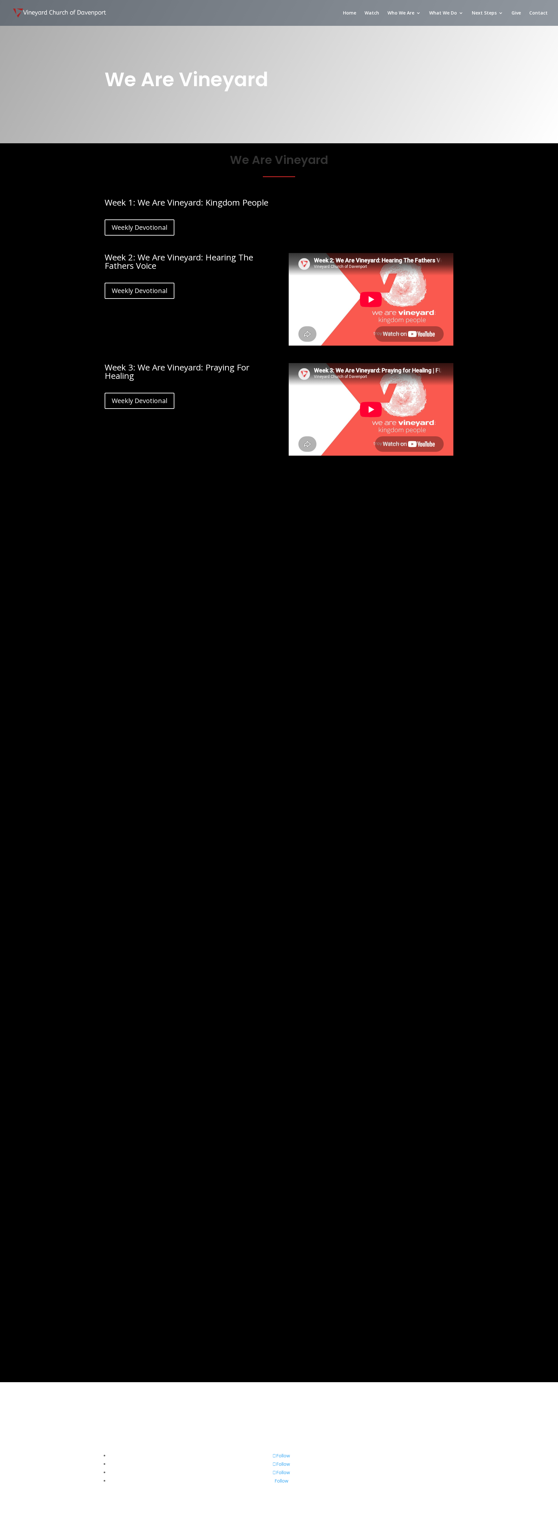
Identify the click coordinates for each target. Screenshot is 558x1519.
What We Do (443, 13)
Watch (372, 13)
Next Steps (484, 13)
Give (516, 13)
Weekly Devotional (139, 227)
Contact (538, 13)
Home (349, 13)
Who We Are (401, 13)
